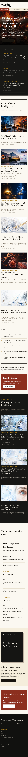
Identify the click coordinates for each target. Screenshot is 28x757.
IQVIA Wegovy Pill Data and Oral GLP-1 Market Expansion (15, 346)
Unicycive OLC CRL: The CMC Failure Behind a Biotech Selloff (14, 341)
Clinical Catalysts (17, 15)
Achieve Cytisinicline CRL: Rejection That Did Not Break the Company (13, 312)
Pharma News (3, 735)
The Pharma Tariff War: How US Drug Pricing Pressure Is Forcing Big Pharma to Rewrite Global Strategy (13, 613)
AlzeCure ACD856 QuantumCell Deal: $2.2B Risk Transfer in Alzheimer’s (14, 358)
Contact (2, 746)
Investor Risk (3, 739)
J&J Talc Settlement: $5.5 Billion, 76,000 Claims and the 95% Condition (13, 86)
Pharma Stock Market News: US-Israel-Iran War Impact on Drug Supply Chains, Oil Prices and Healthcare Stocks (15, 334)
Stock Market (8, 600)
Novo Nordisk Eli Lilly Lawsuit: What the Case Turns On (12, 137)
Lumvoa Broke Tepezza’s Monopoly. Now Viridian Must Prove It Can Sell (12, 507)
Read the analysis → (8, 40)
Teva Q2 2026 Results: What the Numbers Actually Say (13, 72)
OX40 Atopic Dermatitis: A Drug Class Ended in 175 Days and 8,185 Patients (14, 58)
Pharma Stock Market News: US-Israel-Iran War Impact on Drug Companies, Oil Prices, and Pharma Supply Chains (13, 619)
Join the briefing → (9, 386)
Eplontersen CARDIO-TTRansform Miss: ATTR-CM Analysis (12, 275)
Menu (25, 5)
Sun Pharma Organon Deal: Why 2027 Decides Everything (13, 170)
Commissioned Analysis (5, 744)
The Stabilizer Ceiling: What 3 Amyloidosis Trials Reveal (12, 238)
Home (2, 731)
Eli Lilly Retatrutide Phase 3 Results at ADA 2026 (13, 586)
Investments (6, 68)
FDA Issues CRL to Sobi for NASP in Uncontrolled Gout (15, 352)
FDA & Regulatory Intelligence (9, 133)
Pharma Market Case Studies (10, 81)
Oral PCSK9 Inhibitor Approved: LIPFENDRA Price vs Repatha (13, 204)
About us (2, 733)
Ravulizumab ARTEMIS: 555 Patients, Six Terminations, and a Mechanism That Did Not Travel (14, 23)
